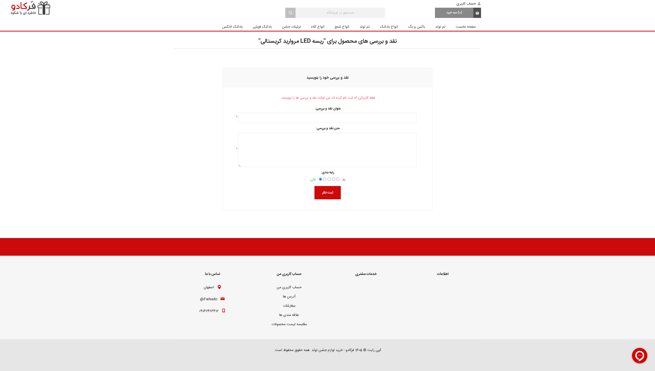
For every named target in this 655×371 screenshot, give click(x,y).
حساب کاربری (466, 4)
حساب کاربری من (289, 287)
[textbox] (340, 13)
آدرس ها (289, 297)
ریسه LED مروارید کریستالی (292, 41)
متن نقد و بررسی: (328, 128)
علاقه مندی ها (289, 315)
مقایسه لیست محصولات (289, 324)
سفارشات (289, 306)
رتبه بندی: (327, 172)
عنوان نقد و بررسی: (328, 108)
